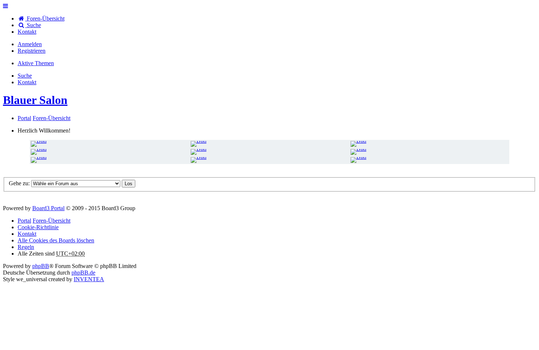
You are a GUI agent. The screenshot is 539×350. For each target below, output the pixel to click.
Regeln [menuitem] (26, 247)
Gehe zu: (19, 183)
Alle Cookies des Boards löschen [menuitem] (56, 240)
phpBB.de (83, 272)
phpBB (40, 266)
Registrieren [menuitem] (31, 51)
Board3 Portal (48, 208)
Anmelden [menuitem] (30, 44)
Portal (24, 118)
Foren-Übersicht (51, 220)
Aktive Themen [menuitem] (36, 63)
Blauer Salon (35, 100)
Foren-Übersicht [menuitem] (45, 18)
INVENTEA (89, 279)
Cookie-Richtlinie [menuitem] (38, 227)
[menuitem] (27, 32)
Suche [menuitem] (33, 25)
